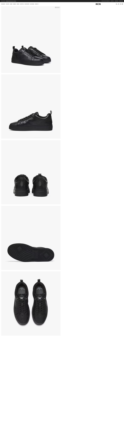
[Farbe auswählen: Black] (74, 14)
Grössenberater (75, 19)
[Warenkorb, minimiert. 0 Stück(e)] (122, 4)
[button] (30, 41)
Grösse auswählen (92, 21)
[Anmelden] (118, 4)
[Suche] (116, 4)
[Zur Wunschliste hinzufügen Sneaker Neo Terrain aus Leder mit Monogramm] (111, 7)
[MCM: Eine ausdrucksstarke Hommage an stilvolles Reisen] (98, 4)
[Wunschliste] (120, 4)
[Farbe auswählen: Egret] (78, 14)
